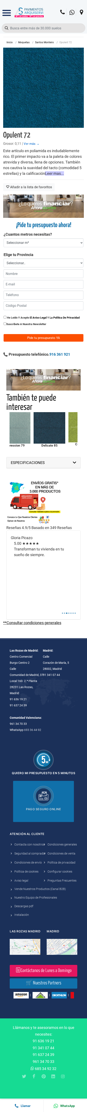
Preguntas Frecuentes (62, 880)
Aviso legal (21, 880)
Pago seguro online (43, 809)
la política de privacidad (65, 317)
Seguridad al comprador (30, 853)
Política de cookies (26, 871)
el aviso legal (38, 317)
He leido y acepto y (43, 317)
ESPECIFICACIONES (28, 462)
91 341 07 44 (43, 1048)
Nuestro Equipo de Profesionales (35, 897)
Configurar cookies (60, 871)
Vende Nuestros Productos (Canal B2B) (40, 889)
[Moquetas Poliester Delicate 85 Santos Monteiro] (49, 428)
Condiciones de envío (28, 862)
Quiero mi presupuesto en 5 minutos (43, 773)
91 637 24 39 (43, 1054)
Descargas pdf (23, 906)
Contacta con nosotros (29, 844)
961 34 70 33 (43, 1061)
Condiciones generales (62, 844)
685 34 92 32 (45, 1068)
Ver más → (31, 144)
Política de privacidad (61, 862)
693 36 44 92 (32, 730)
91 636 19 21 (43, 1041)
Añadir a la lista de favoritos (30, 187)
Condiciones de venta (61, 853)
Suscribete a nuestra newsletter (26, 324)
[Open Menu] (7, 9)
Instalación (21, 914)
